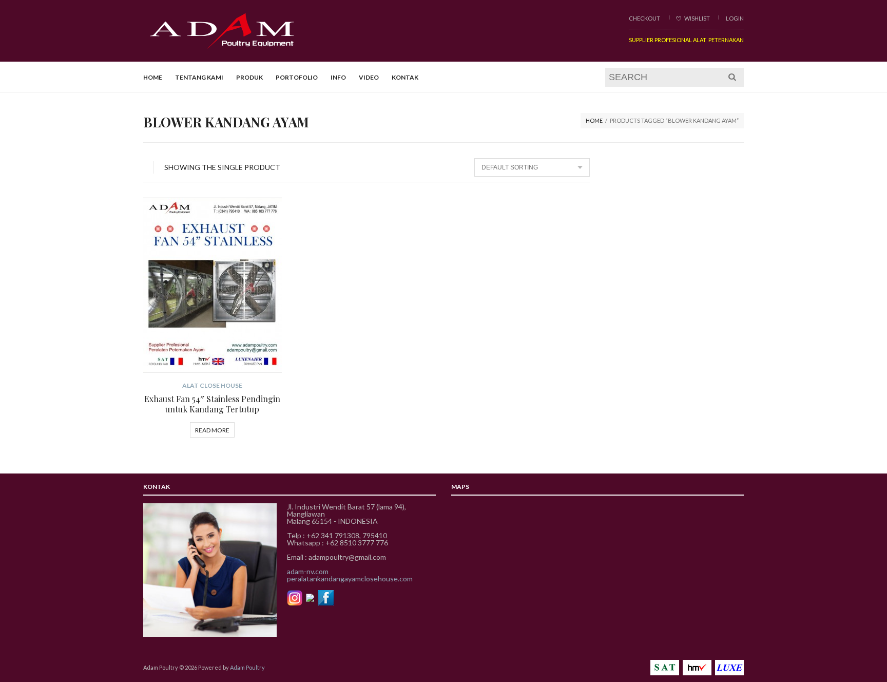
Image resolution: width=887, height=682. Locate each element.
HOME (152, 77)
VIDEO (369, 77)
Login (735, 18)
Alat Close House (212, 385)
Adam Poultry (247, 667)
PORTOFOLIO (297, 77)
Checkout (644, 18)
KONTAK (405, 77)
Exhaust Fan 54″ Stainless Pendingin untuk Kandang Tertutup (212, 403)
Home (594, 120)
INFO (338, 77)
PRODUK (249, 77)
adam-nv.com (308, 571)
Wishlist (696, 18)
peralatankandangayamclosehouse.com (350, 578)
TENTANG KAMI (199, 77)
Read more (212, 430)
